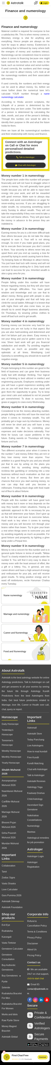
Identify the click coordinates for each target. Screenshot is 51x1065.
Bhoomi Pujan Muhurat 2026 (9, 824)
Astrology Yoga (34, 787)
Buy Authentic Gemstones (9, 967)
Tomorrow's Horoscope (7, 742)
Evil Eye (6, 925)
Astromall (32, 728)
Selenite (6, 987)
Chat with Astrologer (37, 769)
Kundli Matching (35, 763)
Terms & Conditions (37, 931)
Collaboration (8, 865)
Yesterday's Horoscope (7, 732)
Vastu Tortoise (9, 943)
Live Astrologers (35, 745)
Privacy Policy (34, 937)
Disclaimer (32, 943)
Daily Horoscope (10, 724)
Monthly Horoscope (11, 757)
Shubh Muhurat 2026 (11, 771)
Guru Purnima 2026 (11, 895)
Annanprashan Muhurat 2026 (9, 782)
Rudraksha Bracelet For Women (12, 1006)
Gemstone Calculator (12, 949)
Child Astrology (34, 799)
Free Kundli (33, 757)
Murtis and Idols (10, 1014)
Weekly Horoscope (11, 751)
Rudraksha (7, 931)
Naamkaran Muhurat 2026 (12, 793)
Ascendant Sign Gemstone (35, 807)
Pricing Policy (34, 955)
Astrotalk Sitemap (10, 901)
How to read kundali (37, 751)
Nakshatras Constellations (34, 817)
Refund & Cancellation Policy (37, 923)
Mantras (31, 832)
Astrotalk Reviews (36, 781)
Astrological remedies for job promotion (38, 840)
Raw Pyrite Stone (10, 1020)
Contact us (33, 962)
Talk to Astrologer (35, 775)
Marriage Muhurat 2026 (10, 814)
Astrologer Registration (33, 864)
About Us (32, 949)
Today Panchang (35, 739)
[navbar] (3, 3)
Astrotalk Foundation (12, 907)
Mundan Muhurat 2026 (10, 845)
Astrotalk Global (10, 1037)
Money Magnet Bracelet (9, 1028)
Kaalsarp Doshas (36, 793)
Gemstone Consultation (8, 956)
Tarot (4, 871)
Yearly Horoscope (11, 763)
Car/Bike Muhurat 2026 (10, 803)
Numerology (33, 826)
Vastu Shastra (9, 883)
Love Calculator (10, 889)
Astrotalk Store (34, 733)
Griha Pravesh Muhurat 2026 (9, 835)
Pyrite (5, 981)
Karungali (6, 937)
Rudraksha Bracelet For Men (12, 995)
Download (42, 1057)
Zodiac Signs (8, 877)
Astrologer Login (35, 856)
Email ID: (37, 989)
